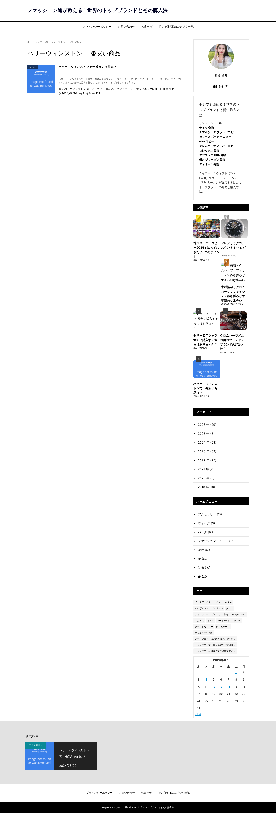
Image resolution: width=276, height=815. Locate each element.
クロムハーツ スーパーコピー (217, 146)
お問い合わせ (126, 26)
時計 (204, 550)
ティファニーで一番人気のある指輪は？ (215, 645)
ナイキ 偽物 (206, 127)
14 (228, 686)
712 (98, 93)
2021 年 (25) (207, 469)
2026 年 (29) (207, 424)
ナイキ (217, 602)
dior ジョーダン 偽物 (212, 159)
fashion (228, 602)
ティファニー (201, 614)
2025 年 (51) (207, 433)
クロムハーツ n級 (204, 632)
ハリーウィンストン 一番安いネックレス (133, 89)
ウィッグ (206, 523)
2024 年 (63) (207, 442)
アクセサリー (32, 67)
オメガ (210, 620)
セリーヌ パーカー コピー (215, 136)
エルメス (199, 620)
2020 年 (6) (206, 478)
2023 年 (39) (207, 451)
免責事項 (147, 26)
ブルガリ (216, 614)
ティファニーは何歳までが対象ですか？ (215, 651)
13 (221, 686)
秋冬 (226, 614)
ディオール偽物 (209, 164)
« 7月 (198, 714)
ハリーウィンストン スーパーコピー (83, 89)
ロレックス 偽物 (209, 150)
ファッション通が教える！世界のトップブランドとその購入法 (97, 10)
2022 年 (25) (207, 460)
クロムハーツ (223, 626)
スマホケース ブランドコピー (217, 132)
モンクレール (238, 614)
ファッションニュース (216, 541)
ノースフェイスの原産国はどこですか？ (215, 638)
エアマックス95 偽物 (212, 155)
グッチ (229, 608)
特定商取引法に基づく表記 (176, 26)
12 (213, 686)
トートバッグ (224, 620)
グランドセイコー (204, 626)
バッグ (206, 532)
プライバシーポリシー (97, 26)
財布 (204, 568)
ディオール (217, 608)
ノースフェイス (203, 602)
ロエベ (237, 620)
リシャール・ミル (210, 123)
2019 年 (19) (206, 487)
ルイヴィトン (201, 608)
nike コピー (206, 141)
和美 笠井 (168, 89)
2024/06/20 (70, 93)
